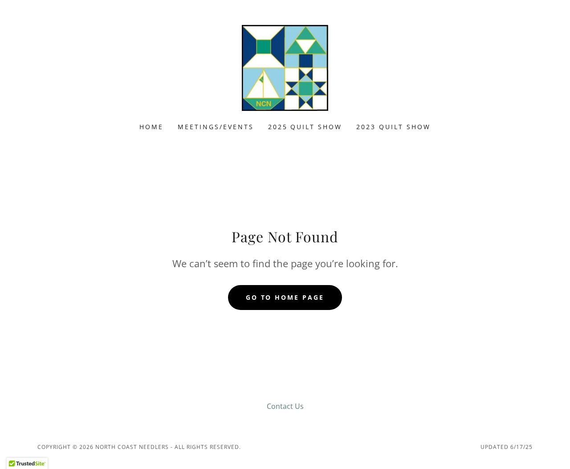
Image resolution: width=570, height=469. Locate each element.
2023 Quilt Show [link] (393, 126)
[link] (285, 67)
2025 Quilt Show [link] (305, 126)
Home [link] (151, 126)
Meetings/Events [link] (216, 126)
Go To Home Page (285, 297)
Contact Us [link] (285, 406)
